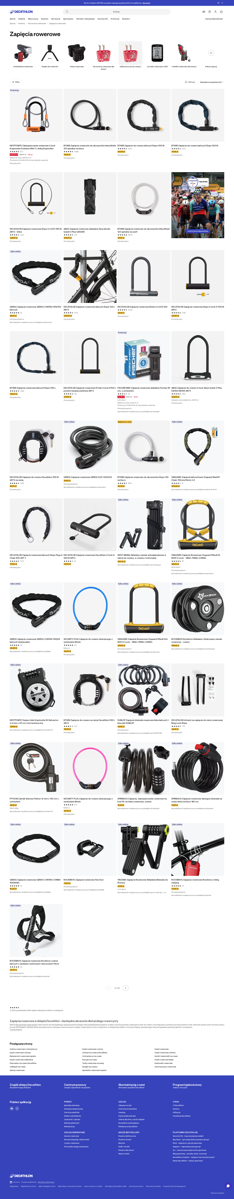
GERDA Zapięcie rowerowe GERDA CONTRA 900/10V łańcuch (36, 308)
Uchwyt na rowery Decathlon (94, 1053)
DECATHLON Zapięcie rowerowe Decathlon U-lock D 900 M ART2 (89, 556)
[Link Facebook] (12, 1108)
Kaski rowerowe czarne (92, 1049)
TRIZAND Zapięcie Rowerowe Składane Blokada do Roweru (142, 881)
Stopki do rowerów (50, 67)
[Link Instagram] (17, 1108)
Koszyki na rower (89, 1060)
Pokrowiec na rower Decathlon (23, 1063)
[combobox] (212, 82)
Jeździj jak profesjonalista (197, 231)
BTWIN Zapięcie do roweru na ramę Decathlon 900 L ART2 (89, 721)
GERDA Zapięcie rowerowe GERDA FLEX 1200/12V (88, 477)
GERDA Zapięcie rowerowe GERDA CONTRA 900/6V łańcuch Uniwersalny (35, 640)
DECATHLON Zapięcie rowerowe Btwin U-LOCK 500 (142, 307)
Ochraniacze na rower (92, 1056)
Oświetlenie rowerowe (23, 67)
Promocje (115, 19)
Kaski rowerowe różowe (20, 1053)
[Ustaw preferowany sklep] (204, 12)
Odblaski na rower (18, 1067)
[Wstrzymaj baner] (218, 3)
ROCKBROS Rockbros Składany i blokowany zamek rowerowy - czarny (197, 640)
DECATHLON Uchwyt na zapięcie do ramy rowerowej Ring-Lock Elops (197, 721)
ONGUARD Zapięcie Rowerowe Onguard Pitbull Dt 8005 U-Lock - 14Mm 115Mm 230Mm (196, 556)
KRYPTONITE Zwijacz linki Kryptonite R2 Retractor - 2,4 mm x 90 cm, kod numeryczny (35, 721)
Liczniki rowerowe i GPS (157, 67)
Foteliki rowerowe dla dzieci (184, 67)
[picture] (36, 115)
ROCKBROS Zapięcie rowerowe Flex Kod (83, 880)
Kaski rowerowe (162, 1049)
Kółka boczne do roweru (130, 67)
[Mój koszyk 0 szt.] (221, 12)
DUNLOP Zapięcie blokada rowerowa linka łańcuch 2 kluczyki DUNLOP (143, 721)
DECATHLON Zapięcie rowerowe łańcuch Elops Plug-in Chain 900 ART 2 (36, 556)
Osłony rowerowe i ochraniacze (23, 1049)
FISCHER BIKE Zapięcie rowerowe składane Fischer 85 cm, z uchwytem (143, 389)
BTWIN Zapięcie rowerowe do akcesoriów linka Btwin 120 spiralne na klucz (90, 147)
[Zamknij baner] (222, 3)
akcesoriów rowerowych (26, 1025)
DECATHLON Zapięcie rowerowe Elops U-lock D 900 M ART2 (197, 308)
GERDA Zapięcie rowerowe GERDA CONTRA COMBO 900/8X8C (35, 881)
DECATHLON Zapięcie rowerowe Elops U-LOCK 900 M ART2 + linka (36, 230)
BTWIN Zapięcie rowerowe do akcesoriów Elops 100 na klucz (143, 478)
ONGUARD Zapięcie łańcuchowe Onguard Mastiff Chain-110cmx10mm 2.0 (195, 478)
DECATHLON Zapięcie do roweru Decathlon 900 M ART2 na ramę (34, 478)
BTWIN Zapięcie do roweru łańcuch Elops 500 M (194, 145)
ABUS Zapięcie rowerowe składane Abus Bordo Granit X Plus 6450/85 (87, 230)
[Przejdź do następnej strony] (125, 988)
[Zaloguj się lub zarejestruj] (215, 12)
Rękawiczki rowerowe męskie (23, 1056)
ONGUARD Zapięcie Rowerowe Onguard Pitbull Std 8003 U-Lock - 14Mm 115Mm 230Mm (142, 640)
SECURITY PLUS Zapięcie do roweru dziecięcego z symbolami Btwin (88, 640)
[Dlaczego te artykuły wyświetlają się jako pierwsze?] (186, 82)
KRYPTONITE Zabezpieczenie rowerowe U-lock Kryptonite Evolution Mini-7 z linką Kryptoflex (33, 147)
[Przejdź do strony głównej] (21, 11)
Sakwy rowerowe (17, 1070)
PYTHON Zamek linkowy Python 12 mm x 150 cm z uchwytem (34, 800)
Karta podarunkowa (214, 19)
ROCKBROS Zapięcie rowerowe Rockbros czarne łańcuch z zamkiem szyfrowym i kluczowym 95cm (34, 962)
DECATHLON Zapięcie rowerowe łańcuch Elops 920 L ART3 (90, 308)
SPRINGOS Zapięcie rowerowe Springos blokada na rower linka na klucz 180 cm (197, 800)
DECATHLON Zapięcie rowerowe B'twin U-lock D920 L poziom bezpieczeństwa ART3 (90, 389)
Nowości (126, 19)
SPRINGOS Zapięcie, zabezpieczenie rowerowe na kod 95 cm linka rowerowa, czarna (142, 800)
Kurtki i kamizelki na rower (166, 1056)
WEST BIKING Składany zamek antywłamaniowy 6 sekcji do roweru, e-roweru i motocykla (142, 556)
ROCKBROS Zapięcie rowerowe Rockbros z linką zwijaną (195, 881)
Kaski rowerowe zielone (165, 1053)
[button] (31, 158)
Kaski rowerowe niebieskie (21, 1060)
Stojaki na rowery (90, 1067)
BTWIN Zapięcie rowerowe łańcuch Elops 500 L (33, 388)
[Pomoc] (210, 12)
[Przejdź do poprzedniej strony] (108, 988)
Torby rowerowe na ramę (93, 1063)
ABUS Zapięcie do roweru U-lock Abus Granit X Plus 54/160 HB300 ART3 (196, 389)
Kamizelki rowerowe (164, 1063)
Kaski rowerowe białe (164, 1060)
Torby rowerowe (77, 67)
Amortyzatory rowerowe (165, 1067)
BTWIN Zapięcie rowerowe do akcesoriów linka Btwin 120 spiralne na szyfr (143, 230)
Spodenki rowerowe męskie (94, 1070)
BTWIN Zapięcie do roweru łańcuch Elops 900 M (140, 145)
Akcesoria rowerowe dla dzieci (103, 68)
